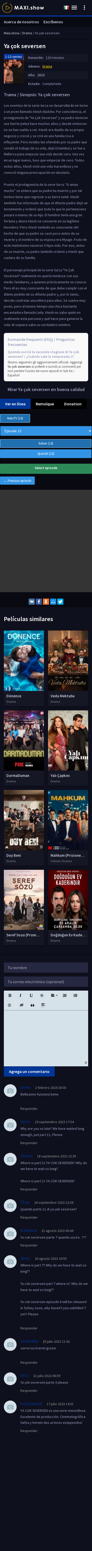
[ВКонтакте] (32, 602)
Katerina (28, 1230)
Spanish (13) (46, 453)
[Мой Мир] (53, 602)
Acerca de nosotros (21, 21)
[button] (10, 995)
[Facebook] (39, 602)
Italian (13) (46, 443)
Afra (24, 1375)
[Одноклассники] (46, 602)
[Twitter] (60, 602)
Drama (47, 66)
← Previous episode (17, 481)
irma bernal (31, 1403)
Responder (29, 1108)
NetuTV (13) (15, 418)
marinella (29, 1341)
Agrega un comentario (29, 1071)
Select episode (46, 468)
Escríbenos (53, 21)
